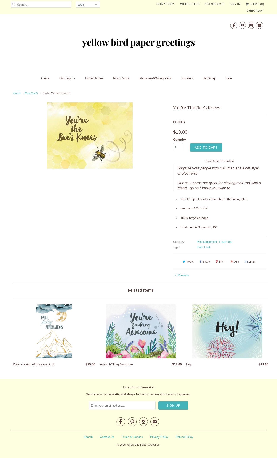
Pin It (222, 261)
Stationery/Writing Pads (155, 78)
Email (251, 261)
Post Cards (121, 78)
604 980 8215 (214, 4)
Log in (235, 4)
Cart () (257, 4)
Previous (183, 275)
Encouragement (207, 241)
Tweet (190, 261)
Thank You (225, 241)
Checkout (255, 10)
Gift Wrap (209, 78)
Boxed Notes (94, 78)
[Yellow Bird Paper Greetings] (138, 44)
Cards (45, 78)
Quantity (179, 139)
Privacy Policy (159, 437)
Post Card (203, 247)
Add (236, 261)
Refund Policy (184, 437)
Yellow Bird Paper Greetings (142, 444)
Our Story (165, 4)
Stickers (187, 78)
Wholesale (190, 4)
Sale (228, 78)
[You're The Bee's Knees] (90, 135)
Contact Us (107, 437)
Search (88, 437)
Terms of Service (132, 437)
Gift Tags (65, 78)
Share (206, 261)
